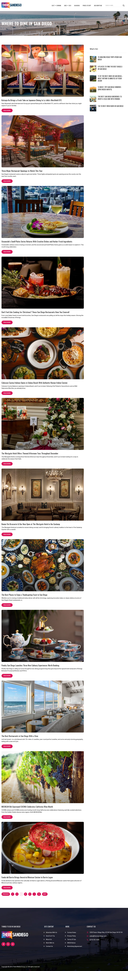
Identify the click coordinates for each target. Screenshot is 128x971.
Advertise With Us (51, 932)
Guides (77, 5)
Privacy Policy (71, 936)
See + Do (67, 5)
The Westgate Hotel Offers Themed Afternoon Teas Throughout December (30, 453)
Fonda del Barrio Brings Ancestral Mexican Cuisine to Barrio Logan (27, 877)
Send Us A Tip (50, 936)
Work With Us (50, 943)
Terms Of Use (71, 939)
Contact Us (49, 946)
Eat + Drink (56, 5)
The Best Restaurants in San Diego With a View (20, 736)
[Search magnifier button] (123, 5)
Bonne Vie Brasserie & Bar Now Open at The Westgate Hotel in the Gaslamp (31, 524)
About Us (49, 939)
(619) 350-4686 (94, 940)
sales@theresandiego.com (98, 936)
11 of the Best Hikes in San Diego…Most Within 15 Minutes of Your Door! (110, 78)
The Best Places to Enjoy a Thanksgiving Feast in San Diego (24, 594)
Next (44, 894)
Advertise (98, 5)
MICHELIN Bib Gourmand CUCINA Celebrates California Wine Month (27, 806)
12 (39, 894)
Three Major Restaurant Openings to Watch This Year (22, 170)
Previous (6, 894)
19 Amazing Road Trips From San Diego (110, 58)
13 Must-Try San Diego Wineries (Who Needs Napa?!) (109, 88)
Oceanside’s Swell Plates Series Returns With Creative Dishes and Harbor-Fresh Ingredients (37, 241)
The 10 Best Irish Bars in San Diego (110, 106)
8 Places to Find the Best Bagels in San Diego (110, 67)
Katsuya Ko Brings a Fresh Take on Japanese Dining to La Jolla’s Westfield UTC (32, 100)
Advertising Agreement (74, 946)
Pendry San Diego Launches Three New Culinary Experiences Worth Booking (30, 665)
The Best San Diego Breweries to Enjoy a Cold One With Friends (110, 97)
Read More (7, 110)
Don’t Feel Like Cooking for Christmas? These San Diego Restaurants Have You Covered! (35, 312)
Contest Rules (71, 932)
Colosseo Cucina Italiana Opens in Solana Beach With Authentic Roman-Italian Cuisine (34, 382)
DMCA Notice (71, 943)
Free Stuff (87, 5)
